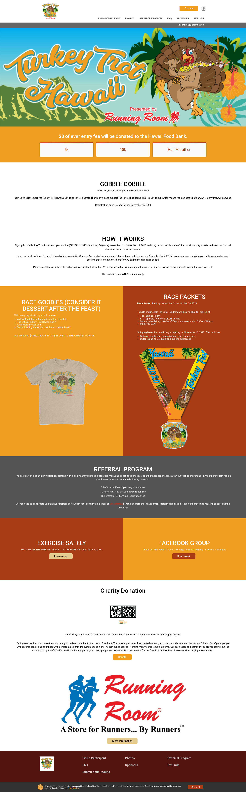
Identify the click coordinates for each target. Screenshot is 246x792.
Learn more (60, 556)
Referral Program (151, 18)
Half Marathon (179, 149)
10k (123, 149)
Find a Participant (109, 18)
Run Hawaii (183, 556)
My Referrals (116, 503)
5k (66, 149)
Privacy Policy (73, 788)
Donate (189, 8)
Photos (130, 18)
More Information (122, 740)
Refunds (199, 18)
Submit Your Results (191, 25)
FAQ (169, 18)
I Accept (195, 787)
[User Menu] (203, 8)
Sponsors (183, 18)
